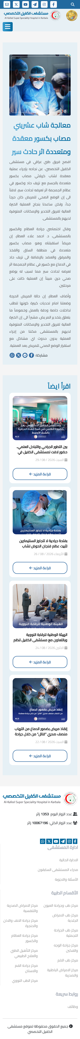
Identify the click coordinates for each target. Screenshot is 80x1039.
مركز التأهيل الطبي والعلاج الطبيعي (24, 953)
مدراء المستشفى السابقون (58, 869)
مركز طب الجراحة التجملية (66, 933)
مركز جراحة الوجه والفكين (66, 948)
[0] (72, 4)
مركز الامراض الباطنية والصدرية (62, 972)
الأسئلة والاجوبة (66, 879)
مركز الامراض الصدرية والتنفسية (22, 908)
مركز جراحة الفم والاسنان (26, 968)
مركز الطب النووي (25, 980)
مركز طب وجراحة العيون (61, 905)
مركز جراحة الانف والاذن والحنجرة (20, 923)
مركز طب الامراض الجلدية (65, 918)
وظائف (73, 1006)
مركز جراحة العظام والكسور (24, 938)
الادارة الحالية (68, 860)
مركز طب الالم (68, 960)
